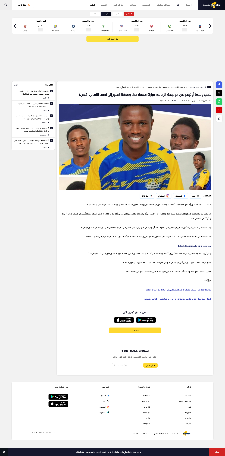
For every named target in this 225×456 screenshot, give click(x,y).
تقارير (148, 418)
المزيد (16, 85)
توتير (199, 195)
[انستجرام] (163, 195)
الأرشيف (136, 433)
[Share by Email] (219, 110)
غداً (95, 14)
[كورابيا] (211, 5)
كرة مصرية (194, 87)
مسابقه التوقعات (163, 5)
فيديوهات (146, 5)
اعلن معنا (146, 433)
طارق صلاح (203, 101)
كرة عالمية (146, 412)
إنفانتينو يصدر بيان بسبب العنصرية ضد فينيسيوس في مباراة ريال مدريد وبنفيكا (178, 290)
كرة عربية (146, 407)
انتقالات (104, 5)
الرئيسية (189, 5)
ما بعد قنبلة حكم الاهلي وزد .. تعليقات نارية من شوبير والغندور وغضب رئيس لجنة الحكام (108, 452)
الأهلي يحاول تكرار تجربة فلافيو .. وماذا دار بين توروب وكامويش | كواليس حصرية (177, 299)
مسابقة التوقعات (184, 401)
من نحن (174, 433)
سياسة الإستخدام (161, 433)
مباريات (188, 424)
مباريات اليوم (118, 5)
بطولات (133, 5)
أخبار (177, 5)
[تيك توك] (147, 195)
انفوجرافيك (146, 396)
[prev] (210, 26)
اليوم (106, 14)
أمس (117, 14)
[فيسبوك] (180, 195)
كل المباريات (112, 39)
